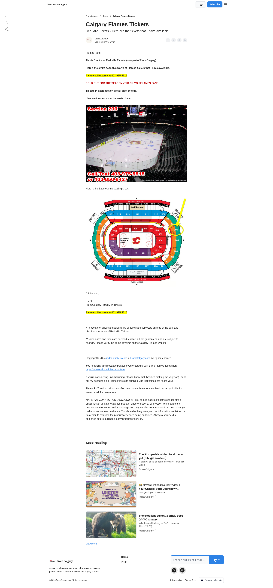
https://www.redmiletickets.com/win (105, 369)
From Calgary (92, 16)
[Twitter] (174, 570)
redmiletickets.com (116, 358)
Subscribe (215, 4)
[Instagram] (182, 570)
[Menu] (226, 4)
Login (200, 4)
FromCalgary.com (140, 358)
